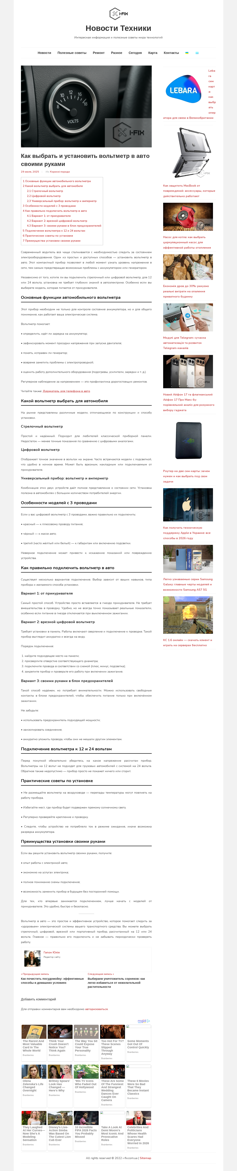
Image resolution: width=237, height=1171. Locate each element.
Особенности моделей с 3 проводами (49, 206)
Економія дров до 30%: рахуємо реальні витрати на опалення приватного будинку (186, 291)
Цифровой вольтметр (44, 196)
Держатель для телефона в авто (66, 391)
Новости (44, 53)
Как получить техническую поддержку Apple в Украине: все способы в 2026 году (187, 533)
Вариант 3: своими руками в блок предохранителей (64, 226)
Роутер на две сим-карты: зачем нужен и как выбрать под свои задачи (186, 476)
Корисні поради (60, 172)
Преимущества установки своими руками (51, 241)
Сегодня (135, 53)
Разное (116, 53)
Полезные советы (72, 53)
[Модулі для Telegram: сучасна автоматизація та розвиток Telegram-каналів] (188, 319)
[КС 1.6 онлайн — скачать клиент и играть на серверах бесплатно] (188, 616)
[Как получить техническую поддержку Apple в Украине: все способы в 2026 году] (188, 506)
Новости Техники (118, 28)
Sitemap (145, 1158)
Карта (152, 53)
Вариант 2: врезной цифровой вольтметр (57, 221)
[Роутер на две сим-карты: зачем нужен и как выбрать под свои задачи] (188, 442)
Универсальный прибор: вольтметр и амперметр (62, 201)
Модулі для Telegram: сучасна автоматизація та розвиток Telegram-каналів (184, 343)
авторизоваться (96, 1009)
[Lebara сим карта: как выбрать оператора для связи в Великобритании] (184, 91)
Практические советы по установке (48, 236)
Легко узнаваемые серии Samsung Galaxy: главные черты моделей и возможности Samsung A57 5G (188, 584)
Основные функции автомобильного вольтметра (57, 181)
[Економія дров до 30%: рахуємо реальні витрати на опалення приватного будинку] (188, 268)
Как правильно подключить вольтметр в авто (55, 211)
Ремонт (99, 53)
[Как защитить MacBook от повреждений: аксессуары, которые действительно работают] (188, 154)
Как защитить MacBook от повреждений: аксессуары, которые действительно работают (189, 191)
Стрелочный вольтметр (45, 191)
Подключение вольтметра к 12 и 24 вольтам (54, 231)
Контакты (171, 53)
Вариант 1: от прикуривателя (49, 216)
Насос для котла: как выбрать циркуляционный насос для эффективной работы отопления (187, 242)
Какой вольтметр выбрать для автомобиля (53, 186)
